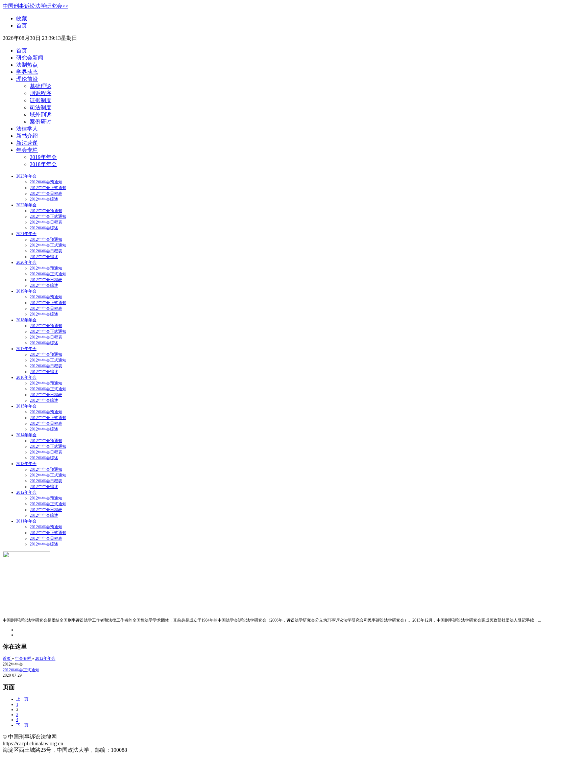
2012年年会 (26, 492)
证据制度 (40, 100)
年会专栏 (27, 150)
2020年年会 (26, 262)
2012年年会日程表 (46, 193)
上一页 (22, 699)
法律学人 (27, 129)
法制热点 (27, 65)
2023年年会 (26, 176)
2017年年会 (26, 348)
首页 (21, 25)
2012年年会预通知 (46, 182)
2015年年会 (26, 406)
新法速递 (27, 143)
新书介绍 (27, 136)
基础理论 (40, 86)
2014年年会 (26, 435)
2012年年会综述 (44, 199)
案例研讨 (40, 121)
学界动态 (27, 72)
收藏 (21, 18)
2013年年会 (26, 463)
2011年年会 (26, 521)
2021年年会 (26, 233)
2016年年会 (26, 377)
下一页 (22, 725)
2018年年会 (43, 164)
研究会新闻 (29, 58)
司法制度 (40, 107)
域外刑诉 (40, 114)
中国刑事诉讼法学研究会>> (35, 6)
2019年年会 (43, 157)
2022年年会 (26, 205)
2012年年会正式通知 (48, 187)
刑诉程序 (40, 93)
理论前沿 (27, 79)
